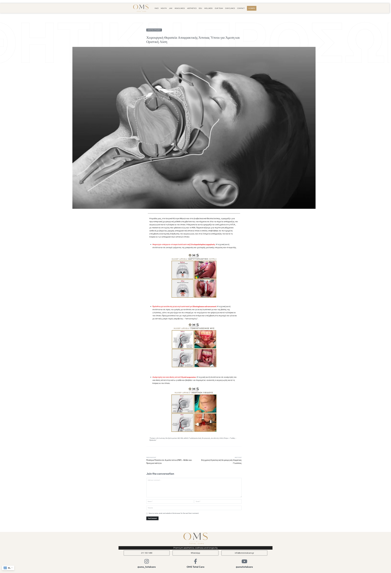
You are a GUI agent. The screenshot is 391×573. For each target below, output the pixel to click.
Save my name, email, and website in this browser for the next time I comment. (174, 513)
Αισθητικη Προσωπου (154, 30)
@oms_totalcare (146, 566)
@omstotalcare (244, 566)
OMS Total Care (195, 566)
